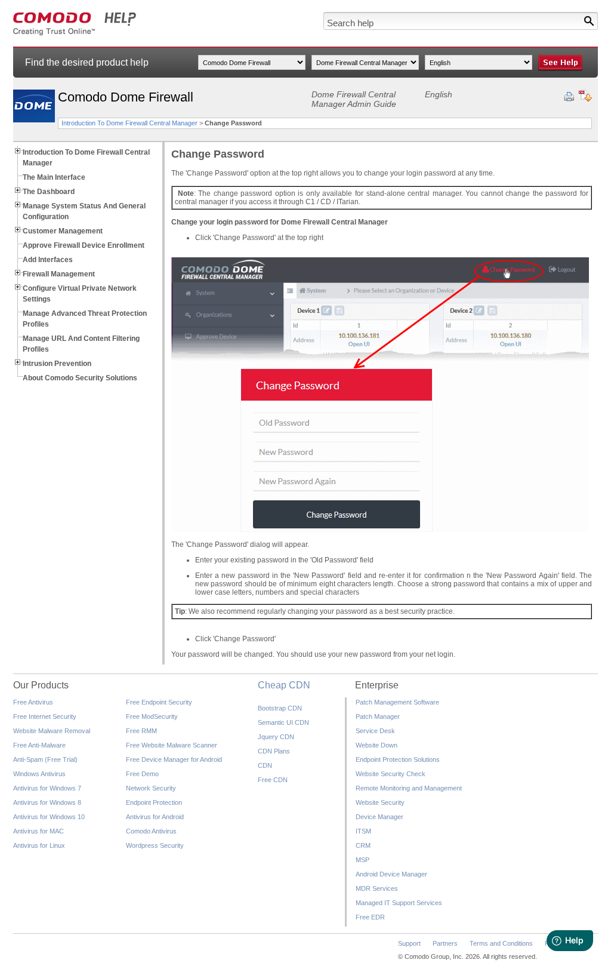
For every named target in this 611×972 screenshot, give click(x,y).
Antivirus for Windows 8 (47, 802)
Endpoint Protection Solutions (398, 759)
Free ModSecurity (152, 716)
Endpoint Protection (154, 802)
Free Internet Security (44, 716)
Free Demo (142, 773)
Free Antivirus (33, 702)
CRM (363, 845)
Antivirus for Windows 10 (49, 816)
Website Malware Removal (51, 730)
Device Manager (379, 816)
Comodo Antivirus (151, 831)
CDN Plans (274, 751)
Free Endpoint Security (159, 702)
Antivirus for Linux (39, 845)
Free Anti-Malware (39, 745)
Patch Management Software (397, 702)
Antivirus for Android (155, 816)
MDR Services (377, 888)
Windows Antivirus (39, 773)
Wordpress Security (155, 845)
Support (409, 943)
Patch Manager (378, 716)
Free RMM (141, 730)
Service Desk (375, 730)
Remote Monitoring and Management (409, 788)
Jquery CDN (276, 736)
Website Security (380, 802)
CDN (265, 765)
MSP (362, 859)
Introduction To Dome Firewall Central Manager (129, 123)
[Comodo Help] (75, 33)
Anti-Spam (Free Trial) (45, 759)
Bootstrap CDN (280, 708)
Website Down (376, 745)
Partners (445, 943)
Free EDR (370, 917)
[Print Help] (569, 96)
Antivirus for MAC (38, 831)
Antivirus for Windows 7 (47, 788)
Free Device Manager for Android (174, 759)
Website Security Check (390, 773)
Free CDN (273, 779)
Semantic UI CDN (283, 722)
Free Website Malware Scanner (171, 745)
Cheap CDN (284, 685)
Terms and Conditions (501, 943)
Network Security (151, 788)
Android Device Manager (391, 874)
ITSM (363, 831)
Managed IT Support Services (399, 902)
